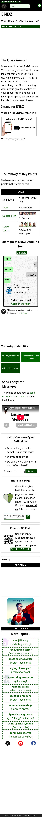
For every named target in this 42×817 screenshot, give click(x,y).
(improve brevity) (20, 707)
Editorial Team (22, 313)
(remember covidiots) (20, 734)
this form (31, 471)
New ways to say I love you (10, 357)
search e (12, 26)
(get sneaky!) (20, 679)
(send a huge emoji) (20, 642)
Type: (5, 207)
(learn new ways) (21, 670)
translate (21, 252)
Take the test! (20, 628)
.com (11, 1)
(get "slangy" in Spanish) (20, 716)
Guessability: (9, 215)
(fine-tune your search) (20, 651)
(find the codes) (20, 725)
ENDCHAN (20, 565)
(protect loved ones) (20, 660)
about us (12, 815)
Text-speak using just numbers (31, 357)
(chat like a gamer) (20, 688)
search (26, 815)
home (4, 26)
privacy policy (33, 815)
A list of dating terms (10, 368)
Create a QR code (20, 549)
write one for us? (20, 303)
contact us (19, 815)
